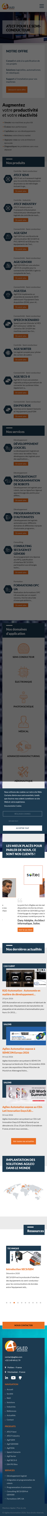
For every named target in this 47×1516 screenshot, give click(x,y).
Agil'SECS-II (12, 1460)
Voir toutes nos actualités (23, 1141)
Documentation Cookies (13, 806)
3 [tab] (14, 1303)
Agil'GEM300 (12, 1444)
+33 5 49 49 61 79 (12, 1360)
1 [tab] (6, 1303)
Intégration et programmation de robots (21, 1481)
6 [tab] (25, 1303)
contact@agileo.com (13, 1357)
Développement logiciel (17, 1476)
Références (11, 1411)
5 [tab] (21, 1303)
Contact (10, 1420)
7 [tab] (29, 1303)
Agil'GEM (11, 1440)
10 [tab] (40, 1303)
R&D (9, 1398)
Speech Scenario (14, 1452)
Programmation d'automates (19, 1487)
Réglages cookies (22, 814)
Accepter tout (22, 828)
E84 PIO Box (12, 1464)
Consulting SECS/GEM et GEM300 (17, 1493)
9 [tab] (36, 1303)
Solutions (11, 1402)
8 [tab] (33, 1303)
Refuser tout (13, 821)
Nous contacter (23, 1325)
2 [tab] (10, 1303)
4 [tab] (18, 1303)
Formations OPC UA (15, 1499)
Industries (11, 1407)
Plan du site (21, 1508)
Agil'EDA (11, 1448)
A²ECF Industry (13, 1436)
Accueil (10, 1389)
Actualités (11, 1415)
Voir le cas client (11, 929)
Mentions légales (8, 1508)
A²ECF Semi (11, 1432)
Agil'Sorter (11, 1456)
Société (10, 1394)
